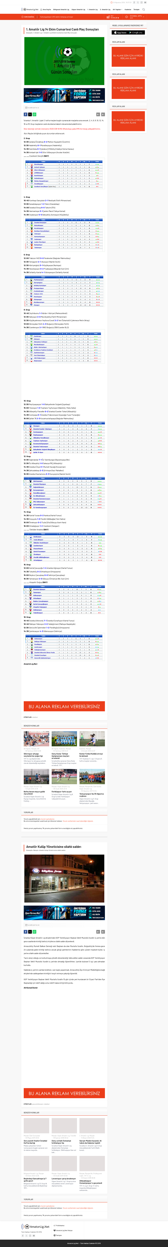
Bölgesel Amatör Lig (31, 1173)
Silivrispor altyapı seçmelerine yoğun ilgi (33, 755)
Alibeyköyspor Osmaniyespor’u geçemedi (90, 1182)
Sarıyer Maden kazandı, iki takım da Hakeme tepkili (90, 1142)
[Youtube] (145, 2)
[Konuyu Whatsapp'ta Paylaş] (34, 114)
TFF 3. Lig (87, 1176)
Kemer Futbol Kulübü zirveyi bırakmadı (91, 755)
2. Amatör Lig (84, 1136)
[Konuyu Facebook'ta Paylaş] (25, 114)
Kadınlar (62, 749)
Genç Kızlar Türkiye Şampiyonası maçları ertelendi (60, 756)
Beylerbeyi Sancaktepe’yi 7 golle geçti (35, 1179)
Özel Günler (97, 787)
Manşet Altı (89, 787)
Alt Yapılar (27, 749)
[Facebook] (134, 2)
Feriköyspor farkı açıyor (62, 791)
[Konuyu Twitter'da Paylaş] (30, 114)
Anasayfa (29, 33)
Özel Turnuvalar (34, 1136)
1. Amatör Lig (37, 33)
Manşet (33, 749)
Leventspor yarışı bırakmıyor (64, 1178)
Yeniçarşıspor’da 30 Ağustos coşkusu (91, 795)
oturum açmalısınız (47, 819)
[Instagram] (141, 2)
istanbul (35, 717)
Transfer (73, 1136)
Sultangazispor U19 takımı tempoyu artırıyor (56, 17)
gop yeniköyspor (37, 1104)
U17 (38, 749)
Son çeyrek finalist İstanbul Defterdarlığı (35, 1142)
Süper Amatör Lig (35, 787)
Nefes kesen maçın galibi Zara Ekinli (34, 792)
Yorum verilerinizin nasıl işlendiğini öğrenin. (78, 821)
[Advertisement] (42, 380)
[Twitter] (137, 2)
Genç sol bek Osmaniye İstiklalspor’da (61, 1142)
